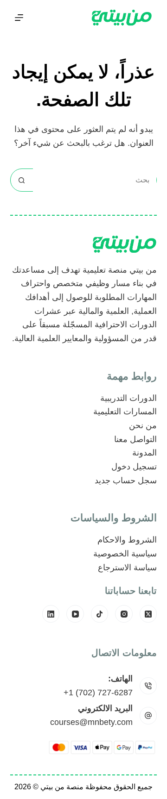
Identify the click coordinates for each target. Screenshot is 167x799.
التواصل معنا (135, 439)
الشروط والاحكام (127, 539)
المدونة (144, 452)
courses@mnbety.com (91, 722)
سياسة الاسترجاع (127, 567)
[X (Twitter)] (148, 614)
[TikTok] (100, 614)
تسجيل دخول (134, 466)
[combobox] (95, 180)
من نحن (143, 425)
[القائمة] (19, 17)
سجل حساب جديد (126, 480)
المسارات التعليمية (125, 411)
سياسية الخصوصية (125, 553)
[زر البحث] (22, 180)
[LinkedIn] (51, 614)
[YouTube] (75, 614)
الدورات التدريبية (128, 398)
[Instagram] (124, 614)
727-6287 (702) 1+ (98, 692)
